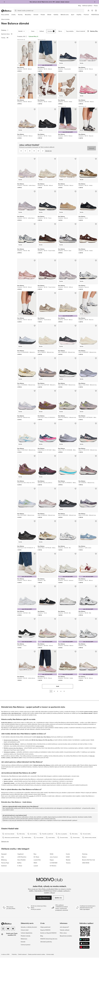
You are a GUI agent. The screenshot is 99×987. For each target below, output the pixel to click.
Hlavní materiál (80, 31)
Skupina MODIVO (45, 930)
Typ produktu (70, 31)
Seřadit (20, 31)
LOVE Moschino (21, 857)
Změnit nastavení (22, 954)
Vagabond (20, 854)
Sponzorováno (20, 39)
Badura (84, 857)
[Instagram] (3, 929)
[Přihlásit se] (88, 10)
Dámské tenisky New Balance (11, 740)
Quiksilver (4, 865)
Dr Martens (53, 865)
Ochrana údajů (50, 954)
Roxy (35, 854)
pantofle (31, 796)
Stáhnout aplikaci (87, 5)
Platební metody (25, 936)
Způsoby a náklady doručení (29, 927)
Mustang (84, 854)
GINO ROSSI (85, 863)
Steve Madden (21, 860)
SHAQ (51, 854)
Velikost (41, 31)
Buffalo (19, 863)
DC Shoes (36, 857)
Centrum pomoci (25, 944)
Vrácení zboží (24, 930)
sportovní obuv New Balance (16, 748)
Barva (60, 31)
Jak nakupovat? (64, 927)
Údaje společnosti (45, 927)
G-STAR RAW (53, 863)
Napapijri (4, 854)
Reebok (68, 860)
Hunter (68, 854)
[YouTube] (8, 929)
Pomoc (96, 5)
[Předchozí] (4, 2)
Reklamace (24, 939)
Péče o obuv (63, 933)
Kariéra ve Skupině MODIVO (48, 933)
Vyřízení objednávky (26, 933)
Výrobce (50, 31)
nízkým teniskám (40, 746)
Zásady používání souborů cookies (36, 954)
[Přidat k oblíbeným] (35, 42)
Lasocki (36, 865)
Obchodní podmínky (46, 941)
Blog (79, 5)
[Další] (95, 2)
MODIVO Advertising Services (48, 939)
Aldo (2, 857)
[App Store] (84, 943)
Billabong (4, 860)
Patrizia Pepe (5, 863)
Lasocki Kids (37, 860)
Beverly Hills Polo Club (88, 860)
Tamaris (68, 863)
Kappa (52, 860)
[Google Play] (84, 939)
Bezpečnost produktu (66, 936)
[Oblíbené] (92, 10)
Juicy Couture (54, 857)
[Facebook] (13, 929)
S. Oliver (19, 865)
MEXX (35, 863)
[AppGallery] (84, 947)
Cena (32, 31)
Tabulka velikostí (64, 930)
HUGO (68, 857)
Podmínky (14, 954)
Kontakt (23, 941)
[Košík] (96, 10)
